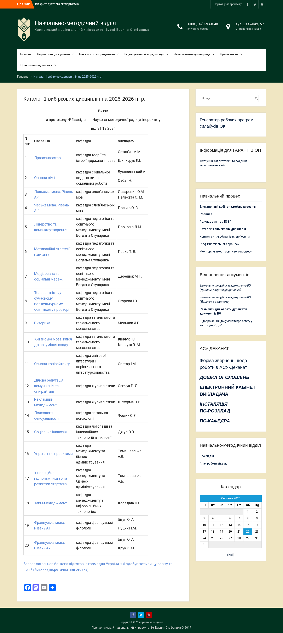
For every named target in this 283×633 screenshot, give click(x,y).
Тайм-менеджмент (50, 503)
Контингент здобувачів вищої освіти (225, 236)
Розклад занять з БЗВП (215, 221)
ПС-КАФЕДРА (215, 420)
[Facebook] (248, 4)
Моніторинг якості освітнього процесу (226, 251)
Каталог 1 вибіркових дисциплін (223, 229)
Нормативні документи (53, 54)
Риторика (42, 323)
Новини (25, 54)
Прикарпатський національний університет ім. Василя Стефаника (136, 627)
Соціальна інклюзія (50, 432)
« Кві (229, 554)
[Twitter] (255, 4)
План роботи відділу (213, 463)
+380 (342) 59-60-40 (202, 24)
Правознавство (48, 158)
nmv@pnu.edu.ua (197, 28)
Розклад (206, 214)
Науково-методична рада (192, 54)
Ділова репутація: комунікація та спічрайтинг (49, 386)
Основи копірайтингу (52, 364)
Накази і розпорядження (97, 54)
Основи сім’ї (44, 178)
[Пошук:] (230, 98)
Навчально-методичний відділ (75, 23)
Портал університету (228, 4)
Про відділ (207, 456)
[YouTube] (262, 4)
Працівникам (229, 54)
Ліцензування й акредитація (144, 54)
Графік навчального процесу (219, 244)
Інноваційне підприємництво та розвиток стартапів (50, 478)
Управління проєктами (53, 453)
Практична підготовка (36, 65)
